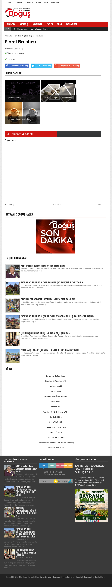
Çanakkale (29, 2)
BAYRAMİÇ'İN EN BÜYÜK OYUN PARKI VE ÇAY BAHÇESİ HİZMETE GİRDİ (52, 282)
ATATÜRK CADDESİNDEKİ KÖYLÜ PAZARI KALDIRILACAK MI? (48, 299)
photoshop (19, 49)
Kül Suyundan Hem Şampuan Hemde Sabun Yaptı (43, 265)
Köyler (38, 2)
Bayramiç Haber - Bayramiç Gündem (53, 577)
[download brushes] (10, 59)
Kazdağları (55, 2)
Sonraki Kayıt (10, 205)
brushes (10, 49)
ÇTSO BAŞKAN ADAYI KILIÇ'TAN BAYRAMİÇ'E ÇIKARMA (45, 333)
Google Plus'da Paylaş (69, 66)
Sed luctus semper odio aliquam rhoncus (31, 29)
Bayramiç (19, 2)
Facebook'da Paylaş (19, 66)
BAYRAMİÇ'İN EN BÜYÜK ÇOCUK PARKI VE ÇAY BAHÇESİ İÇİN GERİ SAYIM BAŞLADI (57, 316)
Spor (46, 2)
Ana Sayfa (57, 205)
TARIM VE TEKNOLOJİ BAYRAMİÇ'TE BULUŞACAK (90, 469)
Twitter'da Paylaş (43, 66)
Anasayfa (9, 2)
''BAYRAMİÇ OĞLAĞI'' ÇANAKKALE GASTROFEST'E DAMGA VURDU (50, 350)
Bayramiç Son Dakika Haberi (94, 577)
